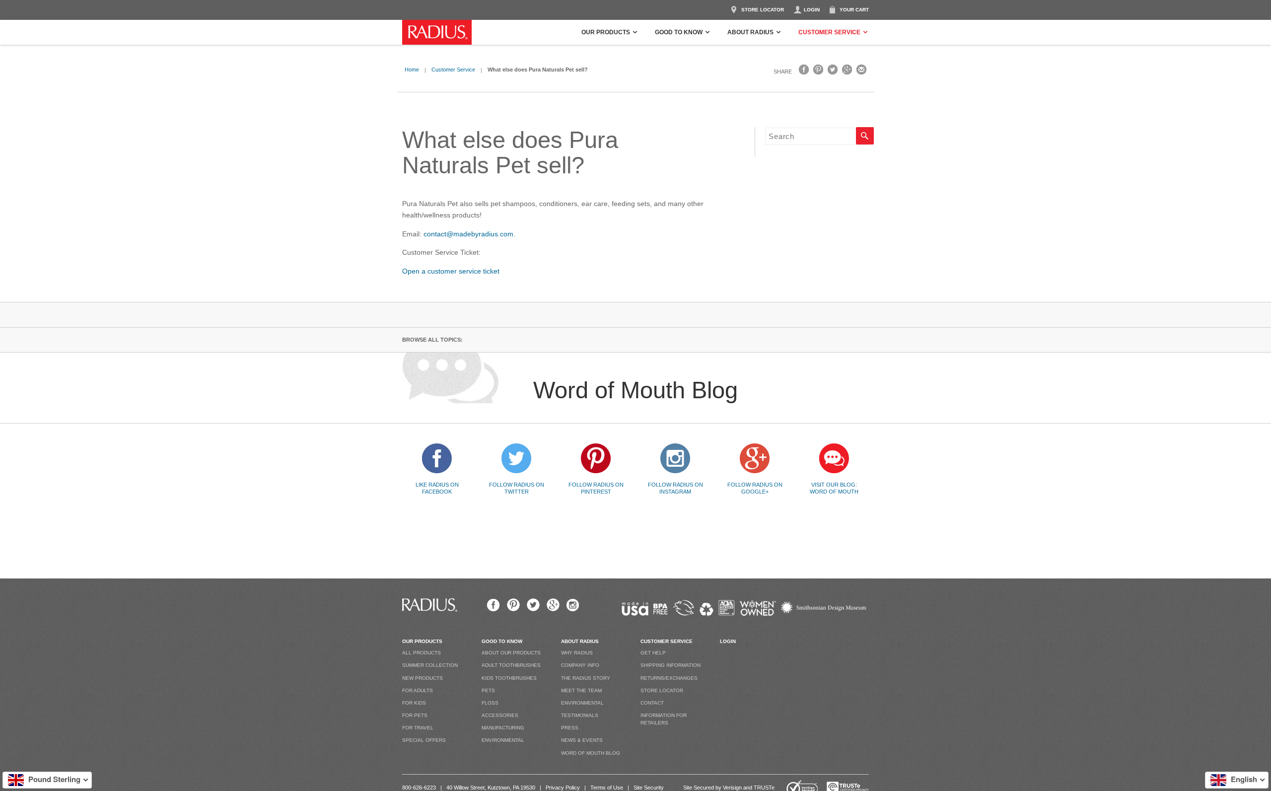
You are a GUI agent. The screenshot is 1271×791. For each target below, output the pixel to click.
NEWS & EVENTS (582, 740)
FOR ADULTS (417, 690)
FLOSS (490, 703)
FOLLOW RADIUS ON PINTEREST (596, 488)
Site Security (649, 788)
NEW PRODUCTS (422, 678)
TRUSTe (764, 788)
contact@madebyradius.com (468, 234)
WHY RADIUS (577, 652)
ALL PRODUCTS (421, 652)
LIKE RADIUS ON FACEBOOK (437, 488)
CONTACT (652, 703)
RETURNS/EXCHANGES (669, 678)
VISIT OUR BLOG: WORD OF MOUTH (834, 488)
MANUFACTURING (503, 727)
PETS (488, 690)
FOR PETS (414, 715)
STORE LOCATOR (762, 9)
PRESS (569, 727)
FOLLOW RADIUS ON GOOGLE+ (754, 488)
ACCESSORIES (500, 715)
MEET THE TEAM (581, 690)
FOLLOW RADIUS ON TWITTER (516, 488)
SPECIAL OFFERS (424, 740)
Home (412, 69)
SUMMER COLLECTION (430, 665)
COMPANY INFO (580, 665)
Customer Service (453, 69)
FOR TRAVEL (417, 727)
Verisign (732, 788)
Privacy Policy (563, 788)
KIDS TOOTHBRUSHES (509, 678)
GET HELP (653, 652)
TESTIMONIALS (579, 715)
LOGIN (812, 9)
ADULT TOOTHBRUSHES (511, 665)
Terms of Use (606, 788)
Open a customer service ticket (450, 271)
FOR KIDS (414, 703)
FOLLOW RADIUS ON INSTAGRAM (675, 488)
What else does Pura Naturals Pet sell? (510, 153)
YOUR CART (854, 9)
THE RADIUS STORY (585, 678)
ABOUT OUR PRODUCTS (511, 652)
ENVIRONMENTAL (503, 740)
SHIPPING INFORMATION (670, 665)
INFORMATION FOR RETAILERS (663, 719)
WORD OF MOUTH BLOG (590, 753)
